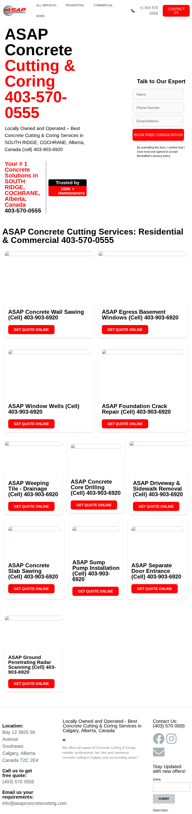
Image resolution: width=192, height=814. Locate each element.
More (40, 16)
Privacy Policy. (160, 810)
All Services (46, 5)
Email (157, 779)
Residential (75, 5)
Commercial (103, 5)
